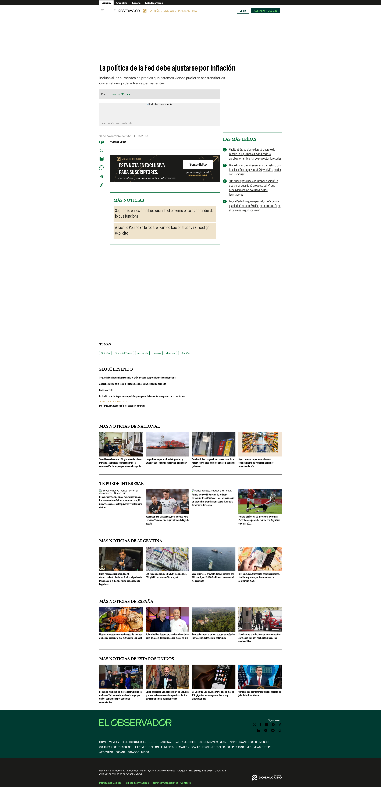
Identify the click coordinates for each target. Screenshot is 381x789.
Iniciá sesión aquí (197, 174)
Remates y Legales (188, 747)
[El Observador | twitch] (280, 730)
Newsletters (262, 747)
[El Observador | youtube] (273, 724)
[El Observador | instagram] (266, 724)
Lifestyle (140, 747)
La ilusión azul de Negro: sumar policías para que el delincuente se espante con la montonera (142, 396)
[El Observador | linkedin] (258, 730)
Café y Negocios (185, 741)
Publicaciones (241, 747)
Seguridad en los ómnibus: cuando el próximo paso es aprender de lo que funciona (137, 377)
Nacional (166, 741)
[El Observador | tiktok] (280, 724)
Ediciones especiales (216, 747)
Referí (153, 741)
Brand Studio (248, 741)
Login (243, 10)
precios (157, 353)
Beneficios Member (134, 741)
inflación (185, 353)
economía (142, 353)
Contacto (185, 782)
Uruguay (106, 2)
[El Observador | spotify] (265, 730)
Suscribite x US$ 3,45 (265, 10)
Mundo (264, 741)
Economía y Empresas (213, 741)
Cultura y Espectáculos (115, 747)
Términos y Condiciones (164, 782)
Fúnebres (167, 747)
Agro (233, 741)
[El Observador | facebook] (260, 724)
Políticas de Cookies (110, 782)
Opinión (155, 11)
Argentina (121, 2)
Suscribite (198, 164)
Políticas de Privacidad (136, 782)
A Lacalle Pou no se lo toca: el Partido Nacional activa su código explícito (132, 384)
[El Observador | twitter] (254, 724)
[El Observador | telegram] (273, 730)
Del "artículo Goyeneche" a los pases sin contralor (122, 405)
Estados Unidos (154, 2)
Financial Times (123, 353)
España (136, 2)
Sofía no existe (106, 390)
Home (103, 741)
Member (169, 11)
